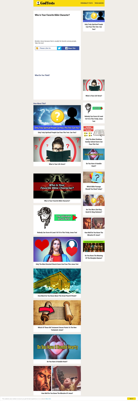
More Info (48, 399)
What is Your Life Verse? (57, 164)
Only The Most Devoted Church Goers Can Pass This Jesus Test (57, 264)
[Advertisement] (57, 28)
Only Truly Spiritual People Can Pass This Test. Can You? (57, 132)
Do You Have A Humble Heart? (57, 361)
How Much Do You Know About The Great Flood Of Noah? (57, 296)
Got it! (131, 399)
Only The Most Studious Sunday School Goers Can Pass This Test (94, 141)
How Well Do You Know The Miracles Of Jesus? (57, 393)
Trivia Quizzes (99, 3)
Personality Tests (87, 3)
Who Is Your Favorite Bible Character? (57, 201)
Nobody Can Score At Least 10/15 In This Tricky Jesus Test (57, 232)
